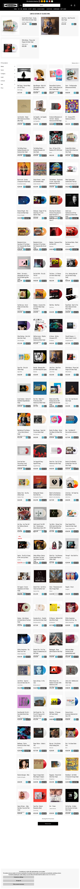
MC (21, 9)
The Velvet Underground (71, 183)
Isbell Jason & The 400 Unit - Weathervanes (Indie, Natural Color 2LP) (39, 526)
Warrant (51, 747)
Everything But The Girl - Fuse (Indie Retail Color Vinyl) (23, 714)
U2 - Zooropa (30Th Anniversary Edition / (70, 118)
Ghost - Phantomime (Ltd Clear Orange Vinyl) (55, 588)
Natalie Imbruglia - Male (23, 775)
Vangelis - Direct (69, 587)
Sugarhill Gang (36, 465)
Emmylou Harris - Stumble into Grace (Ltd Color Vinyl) (39, 619)
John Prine (63, 22)
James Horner (52, 808)
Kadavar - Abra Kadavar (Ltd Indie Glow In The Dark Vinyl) (24, 620)
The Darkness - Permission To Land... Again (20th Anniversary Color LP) (55, 181)
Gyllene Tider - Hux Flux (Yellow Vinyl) (23, 494)
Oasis (66, 89)
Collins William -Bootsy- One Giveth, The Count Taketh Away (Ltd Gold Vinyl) (39, 558)
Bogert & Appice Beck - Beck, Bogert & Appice (39, 776)
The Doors (51, 277)
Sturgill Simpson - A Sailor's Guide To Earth (70, 337)
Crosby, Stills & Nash (27, 22)
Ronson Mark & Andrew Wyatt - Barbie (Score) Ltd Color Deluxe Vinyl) (55, 87)
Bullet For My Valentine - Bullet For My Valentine (55, 494)
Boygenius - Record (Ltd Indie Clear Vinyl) (55, 776)
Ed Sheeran (52, 622)
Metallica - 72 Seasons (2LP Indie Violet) (54, 713)
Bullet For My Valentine (54, 497)
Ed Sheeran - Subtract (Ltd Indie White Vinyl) (55, 619)
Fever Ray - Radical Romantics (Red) (38, 807)
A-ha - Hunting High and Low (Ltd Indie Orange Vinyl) (71, 275)
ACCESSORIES (41, 9)
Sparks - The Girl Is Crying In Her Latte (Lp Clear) (24, 556)
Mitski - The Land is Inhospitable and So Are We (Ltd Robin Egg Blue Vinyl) (23, 276)
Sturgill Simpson (69, 340)
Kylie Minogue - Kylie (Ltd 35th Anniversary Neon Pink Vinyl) (39, 87)
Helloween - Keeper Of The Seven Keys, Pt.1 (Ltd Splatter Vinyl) (39, 213)
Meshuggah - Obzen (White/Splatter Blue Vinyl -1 (55, 651)
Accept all (18, 880)
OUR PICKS (49, 9)
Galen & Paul (36, 591)
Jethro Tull (67, 685)
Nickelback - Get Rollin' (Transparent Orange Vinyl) (71, 776)
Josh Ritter (20, 685)
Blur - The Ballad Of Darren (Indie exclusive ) (71, 431)
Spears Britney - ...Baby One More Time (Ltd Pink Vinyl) (23, 808)
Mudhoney (20, 747)
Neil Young (20, 89)
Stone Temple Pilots (70, 528)
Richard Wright (21, 215)
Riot (66, 747)
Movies (25, 9)
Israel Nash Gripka (22, 183)
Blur (66, 434)
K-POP (30, 9)
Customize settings (18, 877)
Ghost (50, 591)
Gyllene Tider (21, 497)
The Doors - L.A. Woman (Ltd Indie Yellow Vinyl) (55, 274)
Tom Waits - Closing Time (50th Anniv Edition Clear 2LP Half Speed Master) (55, 526)
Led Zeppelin (36, 121)
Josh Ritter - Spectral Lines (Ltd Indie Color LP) (23, 682)
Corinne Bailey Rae (69, 246)
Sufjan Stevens (36, 183)
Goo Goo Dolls (36, 277)
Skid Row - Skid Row (54, 305)
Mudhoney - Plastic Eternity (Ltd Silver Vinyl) (23, 744)
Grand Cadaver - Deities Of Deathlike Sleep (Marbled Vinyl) (24, 401)
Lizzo (66, 403)
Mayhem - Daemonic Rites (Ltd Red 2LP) (55, 243)
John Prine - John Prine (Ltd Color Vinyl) (55, 368)
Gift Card (63, 9)
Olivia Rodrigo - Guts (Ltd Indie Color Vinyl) (24, 337)
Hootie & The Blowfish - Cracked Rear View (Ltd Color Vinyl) (71, 463)
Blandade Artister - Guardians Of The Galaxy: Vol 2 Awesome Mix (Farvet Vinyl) (39, 245)
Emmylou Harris (37, 622)
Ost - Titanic (52, 806)
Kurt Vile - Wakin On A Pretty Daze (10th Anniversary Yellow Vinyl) (39, 401)
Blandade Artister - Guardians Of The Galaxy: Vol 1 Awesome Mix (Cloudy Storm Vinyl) (24, 245)
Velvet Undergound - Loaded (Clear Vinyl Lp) (70, 180)
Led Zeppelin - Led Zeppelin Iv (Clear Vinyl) (39, 118)
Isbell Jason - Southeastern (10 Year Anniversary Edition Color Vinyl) (71, 213)
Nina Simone (36, 434)
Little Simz (67, 497)
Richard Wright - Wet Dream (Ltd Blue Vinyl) (23, 212)
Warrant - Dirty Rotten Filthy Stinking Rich (54, 744)
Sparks (19, 559)
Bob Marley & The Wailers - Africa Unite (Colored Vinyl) (24, 432)
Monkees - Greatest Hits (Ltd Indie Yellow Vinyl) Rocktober (39, 307)
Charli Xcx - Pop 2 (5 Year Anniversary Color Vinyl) (55, 462)
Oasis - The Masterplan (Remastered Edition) (71, 86)
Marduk (35, 371)
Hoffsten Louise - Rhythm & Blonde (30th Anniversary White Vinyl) (39, 338)
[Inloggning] (74, 5)
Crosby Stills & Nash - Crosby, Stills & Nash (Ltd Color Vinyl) (29, 19)
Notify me (34, 24)
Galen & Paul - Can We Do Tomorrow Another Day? (39, 588)
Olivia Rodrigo (21, 340)
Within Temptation (69, 622)
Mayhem (51, 246)
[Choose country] (71, 5)
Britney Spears (36, 685)
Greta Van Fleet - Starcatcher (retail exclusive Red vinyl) (22, 463)
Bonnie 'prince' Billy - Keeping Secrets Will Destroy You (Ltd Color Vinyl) (54, 401)
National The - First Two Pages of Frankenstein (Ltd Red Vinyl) (39, 651)
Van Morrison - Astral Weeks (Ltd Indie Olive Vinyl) (23, 307)
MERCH (34, 9)
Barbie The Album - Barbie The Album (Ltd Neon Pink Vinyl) (55, 432)
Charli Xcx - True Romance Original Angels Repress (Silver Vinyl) (55, 557)
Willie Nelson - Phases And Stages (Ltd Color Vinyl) (28, 41)
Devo (50, 152)
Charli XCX (51, 465)
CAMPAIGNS (56, 9)
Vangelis (67, 589)
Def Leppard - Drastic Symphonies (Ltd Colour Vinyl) (23, 589)
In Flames (51, 340)
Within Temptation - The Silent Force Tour (23, 650)
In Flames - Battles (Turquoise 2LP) (54, 337)
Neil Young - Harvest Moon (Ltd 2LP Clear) (24, 86)
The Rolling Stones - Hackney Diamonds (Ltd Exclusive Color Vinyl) (23, 150)
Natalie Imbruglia (21, 777)
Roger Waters (36, 747)
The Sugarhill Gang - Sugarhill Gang (38, 462)
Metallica (51, 716)
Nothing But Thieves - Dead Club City (38, 494)
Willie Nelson (25, 44)
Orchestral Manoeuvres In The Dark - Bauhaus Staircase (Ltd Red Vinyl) (55, 119)
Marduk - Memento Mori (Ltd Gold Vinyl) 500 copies (39, 368)
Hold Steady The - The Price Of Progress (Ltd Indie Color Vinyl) (38, 714)
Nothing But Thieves (38, 497)
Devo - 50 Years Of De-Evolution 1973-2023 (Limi (55, 149)
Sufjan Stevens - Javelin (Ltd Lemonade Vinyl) (39, 180)
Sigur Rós (20, 371)
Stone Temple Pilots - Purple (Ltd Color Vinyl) (70, 525)
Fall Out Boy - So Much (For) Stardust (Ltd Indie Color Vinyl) (71, 808)
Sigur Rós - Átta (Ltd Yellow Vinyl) (23, 368)
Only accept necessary (18, 884)
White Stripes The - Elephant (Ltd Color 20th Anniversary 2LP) (55, 683)
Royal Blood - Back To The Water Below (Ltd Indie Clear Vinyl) (71, 307)
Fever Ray (35, 810)
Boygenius (51, 779)
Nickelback (68, 779)
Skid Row (51, 307)
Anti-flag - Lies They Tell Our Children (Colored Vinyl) (23, 526)
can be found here (51, 874)
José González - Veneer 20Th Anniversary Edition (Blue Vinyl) (24, 119)
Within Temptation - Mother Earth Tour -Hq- (71, 619)
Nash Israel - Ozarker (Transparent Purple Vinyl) (24, 180)
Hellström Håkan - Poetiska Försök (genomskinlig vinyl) (70, 651)
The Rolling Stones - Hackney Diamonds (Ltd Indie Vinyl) (39, 150)
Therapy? (67, 558)
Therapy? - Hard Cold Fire (71, 555)
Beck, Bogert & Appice (38, 779)
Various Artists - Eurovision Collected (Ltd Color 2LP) (71, 714)
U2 (66, 121)
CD (19, 9)
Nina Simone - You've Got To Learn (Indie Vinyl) (39, 431)
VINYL (15, 9)
